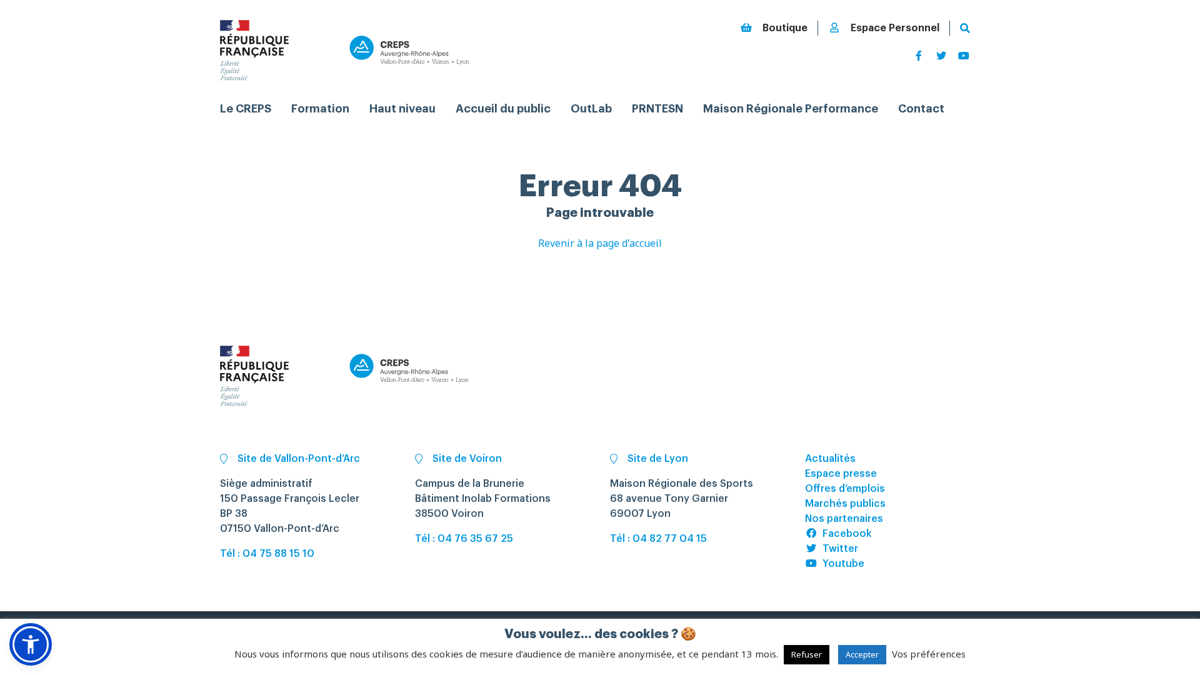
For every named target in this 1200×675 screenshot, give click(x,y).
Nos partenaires (844, 519)
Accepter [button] (862, 654)
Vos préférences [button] (929, 654)
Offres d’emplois (845, 489)
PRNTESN (657, 108)
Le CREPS (245, 108)
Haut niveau (402, 108)
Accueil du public (503, 108)
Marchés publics (845, 504)
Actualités (830, 459)
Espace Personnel (895, 28)
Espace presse (841, 474)
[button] (30, 644)
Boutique (785, 28)
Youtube (843, 564)
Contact (921, 108)
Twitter (840, 549)
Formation (320, 108)
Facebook (847, 534)
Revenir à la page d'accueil (600, 243)
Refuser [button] (806, 654)
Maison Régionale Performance (790, 108)
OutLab (591, 108)
